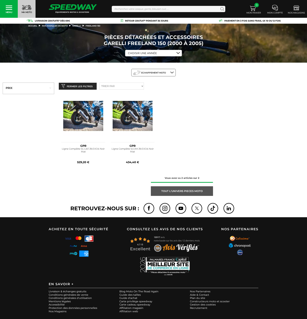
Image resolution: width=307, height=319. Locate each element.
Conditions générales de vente (68, 294)
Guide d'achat (128, 298)
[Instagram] (165, 208)
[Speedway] (73, 9)
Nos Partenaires (200, 291)
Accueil (32, 26)
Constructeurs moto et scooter (210, 301)
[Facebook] (149, 208)
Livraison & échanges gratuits (67, 291)
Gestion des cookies (203, 304)
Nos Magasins (57, 311)
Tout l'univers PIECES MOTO (182, 191)
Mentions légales (60, 301)
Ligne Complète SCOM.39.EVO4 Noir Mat (133, 150)
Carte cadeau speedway (134, 304)
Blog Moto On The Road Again (138, 291)
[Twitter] (197, 208)
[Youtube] (181, 208)
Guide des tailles (130, 294)
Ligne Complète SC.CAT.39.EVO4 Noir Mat (83, 150)
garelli (76, 26)
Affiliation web (128, 311)
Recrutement (198, 308)
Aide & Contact (199, 294)
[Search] (221, 9)
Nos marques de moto (55, 26)
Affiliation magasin (131, 308)
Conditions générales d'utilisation (70, 298)
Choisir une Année (142, 53)
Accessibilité (57, 304)
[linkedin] (228, 208)
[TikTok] (213, 208)
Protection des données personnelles (73, 308)
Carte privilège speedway (135, 301)
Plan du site (197, 298)
